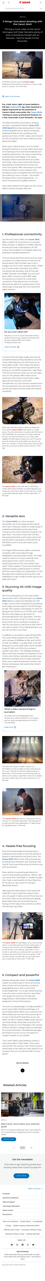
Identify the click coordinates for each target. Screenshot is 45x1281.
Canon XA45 (29, 82)
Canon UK (21, 1240)
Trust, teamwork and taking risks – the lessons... (22, 1257)
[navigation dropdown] (40, 2)
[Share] (22, 1070)
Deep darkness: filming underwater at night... (22, 1254)
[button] (14, 1147)
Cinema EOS (15, 107)
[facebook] (12, 1245)
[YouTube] (33, 1245)
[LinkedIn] (22, 1245)
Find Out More (8, 1139)
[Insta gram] (17, 1245)
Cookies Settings (32, 1234)
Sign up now (21, 1176)
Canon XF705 (32, 947)
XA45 (22, 1259)
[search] (9, 2)
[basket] (3, 2)
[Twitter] (28, 1245)
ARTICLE (22, 17)
